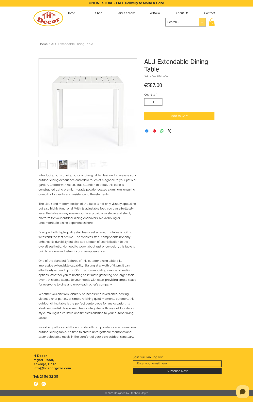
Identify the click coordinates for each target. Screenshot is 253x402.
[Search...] (202, 22)
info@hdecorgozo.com (52, 368)
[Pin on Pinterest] (154, 131)
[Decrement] (147, 102)
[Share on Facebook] (146, 131)
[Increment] (159, 102)
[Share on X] (169, 131)
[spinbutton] (153, 102)
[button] (212, 22)
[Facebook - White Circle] (36, 384)
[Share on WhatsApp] (162, 131)
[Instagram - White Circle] (44, 384)
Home (43, 44)
